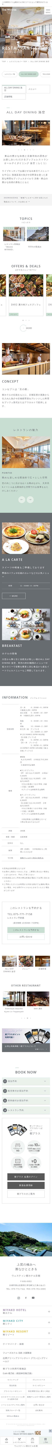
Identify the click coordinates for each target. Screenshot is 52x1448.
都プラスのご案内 (26, 1194)
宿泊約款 (13, 1385)
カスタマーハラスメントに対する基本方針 (13, 1398)
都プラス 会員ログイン (26, 1177)
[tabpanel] (26, 132)
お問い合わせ (39, 1405)
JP (37, 10)
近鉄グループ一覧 (13, 1410)
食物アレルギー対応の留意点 (31, 858)
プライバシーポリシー (13, 1391)
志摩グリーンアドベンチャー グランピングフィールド (25, 1360)
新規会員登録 (26, 1185)
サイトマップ (13, 1380)
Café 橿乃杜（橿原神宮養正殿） (18, 1373)
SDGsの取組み (13, 1416)
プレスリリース (39, 1380)
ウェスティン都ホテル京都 (26, 1446)
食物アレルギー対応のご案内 (39, 1397)
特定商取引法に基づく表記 (39, 1391)
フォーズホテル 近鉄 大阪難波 (17, 1353)
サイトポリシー (39, 1385)
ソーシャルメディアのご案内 (13, 1405)
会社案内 (39, 1410)
